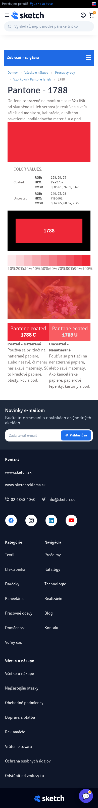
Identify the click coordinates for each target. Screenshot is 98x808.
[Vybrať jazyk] (94, 4)
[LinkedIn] (51, 520)
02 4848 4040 (23, 499)
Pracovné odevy (18, 613)
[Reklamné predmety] (7, 15)
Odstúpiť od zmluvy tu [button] (24, 775)
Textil (10, 554)
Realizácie (53, 598)
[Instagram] (31, 520)
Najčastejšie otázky (21, 688)
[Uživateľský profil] (83, 15)
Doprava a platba (20, 717)
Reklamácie (15, 732)
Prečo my (52, 554)
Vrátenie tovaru (18, 746)
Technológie (55, 584)
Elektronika (15, 569)
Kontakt (51, 627)
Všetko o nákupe (36, 73)
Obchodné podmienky (24, 702)
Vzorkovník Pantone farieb (32, 79)
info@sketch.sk (61, 499)
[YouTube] (71, 520)
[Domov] (27, 15)
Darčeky (12, 584)
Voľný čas (13, 642)
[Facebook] (11, 520)
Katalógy (52, 569)
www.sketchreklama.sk (25, 484)
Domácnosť (15, 627)
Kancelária (14, 598)
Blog (48, 613)
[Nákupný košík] (91, 15)
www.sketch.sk (18, 472)
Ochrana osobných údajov (28, 761)
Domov (13, 73)
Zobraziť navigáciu (23, 57)
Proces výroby (65, 73)
